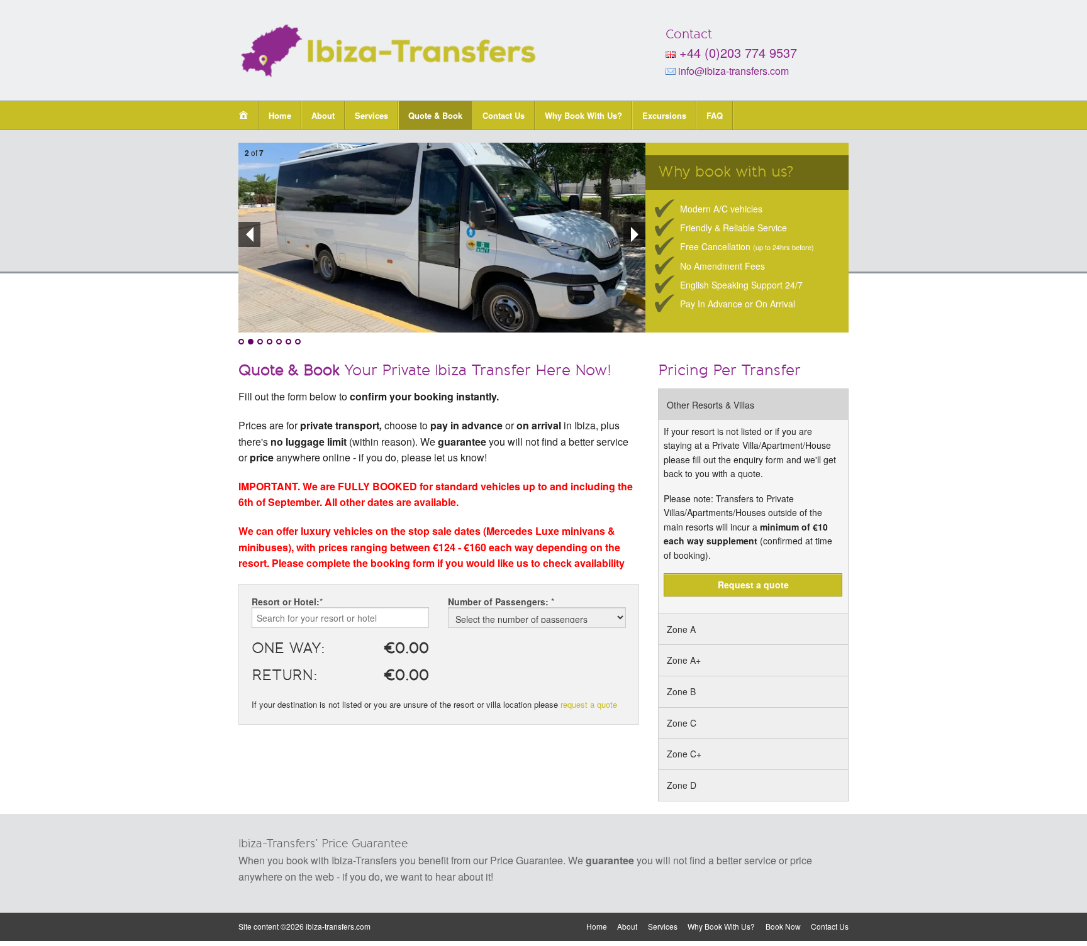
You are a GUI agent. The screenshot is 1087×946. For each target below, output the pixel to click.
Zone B (681, 691)
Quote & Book (435, 115)
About (323, 115)
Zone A (681, 629)
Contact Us (503, 115)
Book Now (783, 926)
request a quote (588, 704)
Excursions (664, 115)
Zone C (681, 723)
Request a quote (753, 584)
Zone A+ (684, 660)
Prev (249, 234)
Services (371, 115)
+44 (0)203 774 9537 (738, 52)
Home (280, 115)
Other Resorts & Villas (710, 405)
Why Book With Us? (583, 115)
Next (634, 234)
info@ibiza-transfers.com (732, 70)
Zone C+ (684, 753)
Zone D (681, 785)
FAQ (714, 115)
